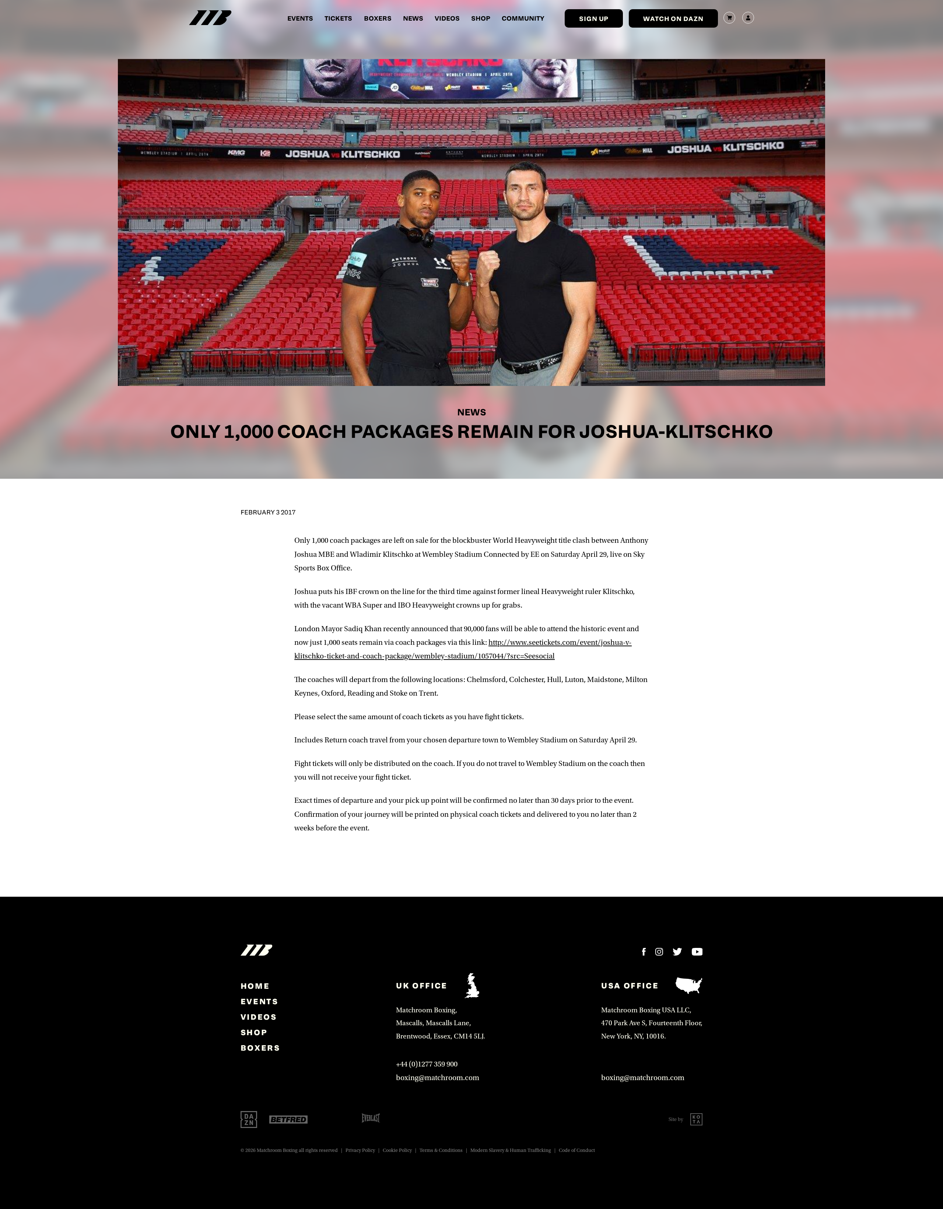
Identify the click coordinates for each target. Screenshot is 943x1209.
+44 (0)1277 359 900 (427, 1064)
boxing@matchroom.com (437, 1077)
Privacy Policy (360, 1150)
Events (300, 18)
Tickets (338, 18)
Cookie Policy (397, 1150)
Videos (447, 18)
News (413, 18)
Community (523, 18)
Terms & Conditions (441, 1150)
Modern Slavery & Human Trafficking (510, 1150)
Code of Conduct (577, 1150)
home (255, 986)
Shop (480, 18)
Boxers (378, 18)
